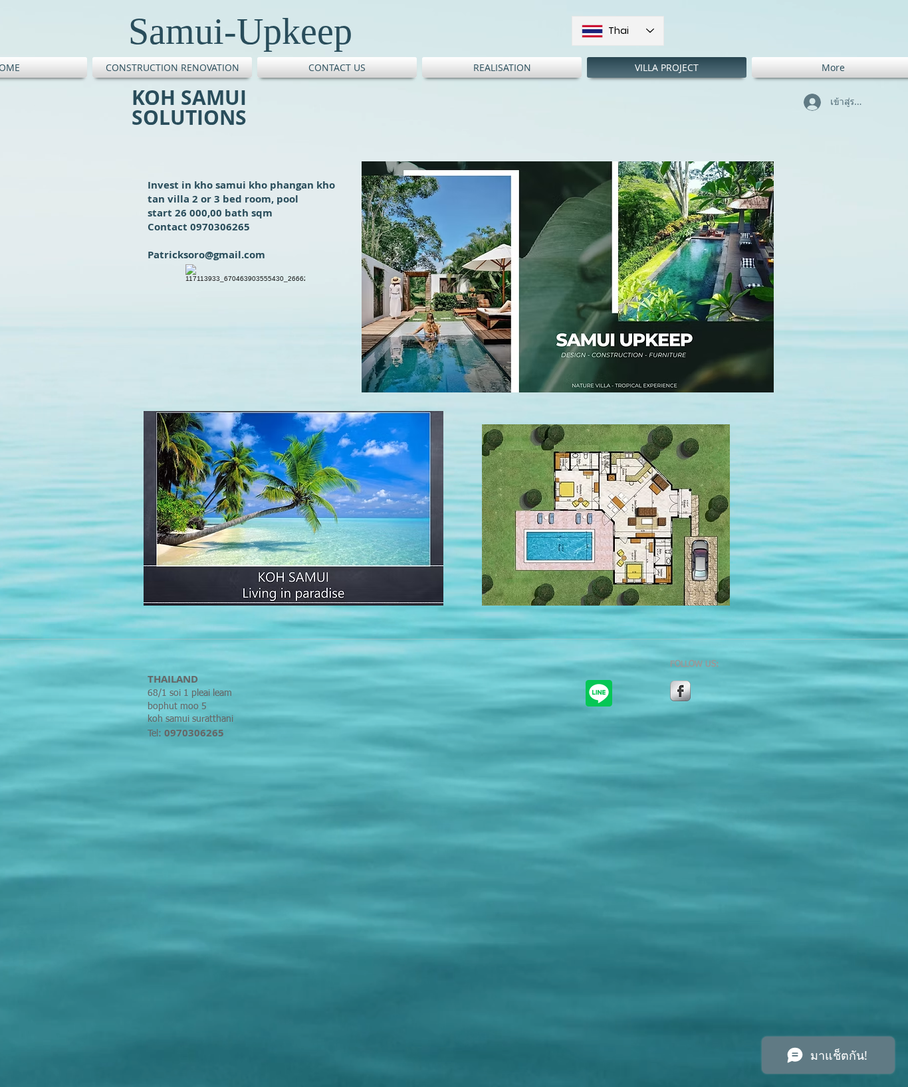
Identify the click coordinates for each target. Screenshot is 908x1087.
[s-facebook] (680, 691)
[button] (568, 276)
